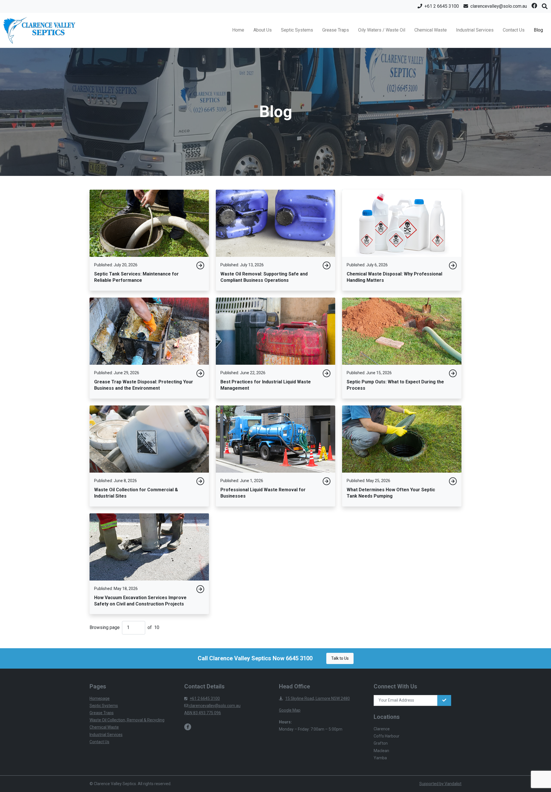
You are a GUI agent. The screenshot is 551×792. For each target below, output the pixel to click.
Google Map (289, 710)
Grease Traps (335, 30)
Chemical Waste (430, 30)
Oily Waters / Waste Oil (381, 30)
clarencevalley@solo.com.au (214, 705)
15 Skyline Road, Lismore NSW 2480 (317, 698)
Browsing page (105, 627)
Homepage (100, 698)
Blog (538, 30)
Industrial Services (475, 30)
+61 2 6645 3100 (205, 698)
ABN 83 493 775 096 (202, 713)
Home (238, 30)
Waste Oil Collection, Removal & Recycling (127, 720)
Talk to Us (340, 658)
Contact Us (514, 30)
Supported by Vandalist (440, 783)
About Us (262, 30)
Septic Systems (297, 30)
